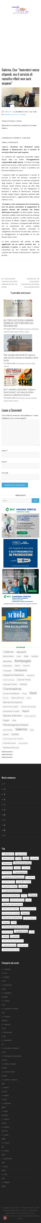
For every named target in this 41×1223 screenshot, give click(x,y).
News (16, 332)
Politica (15, 114)
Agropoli (21, 651)
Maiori (29, 698)
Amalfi (19, 656)
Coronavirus (12, 688)
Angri (26, 656)
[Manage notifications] (5, 1218)
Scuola (27, 332)
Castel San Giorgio (8, 680)
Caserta (7, 1001)
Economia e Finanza (11, 1048)
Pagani (6, 720)
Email (4, 462)
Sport (6, 1166)
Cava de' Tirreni (23, 680)
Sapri (32, 730)
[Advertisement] (20, 43)
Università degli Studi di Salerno (13, 739)
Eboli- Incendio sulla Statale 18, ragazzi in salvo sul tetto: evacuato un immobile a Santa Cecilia (21, 357)
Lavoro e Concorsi (10, 1080)
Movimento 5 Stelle (11, 711)
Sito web (5, 473)
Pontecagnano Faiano (15, 724)
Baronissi (7, 661)
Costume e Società (11, 1009)
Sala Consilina (7, 730)
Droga (24, 694)
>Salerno (8, 651)
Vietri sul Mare (23, 743)
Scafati (15, 734)
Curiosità (7, 1024)
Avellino (35, 656)
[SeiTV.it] (21, 7)
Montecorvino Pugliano (10, 707)
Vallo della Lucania (9, 743)
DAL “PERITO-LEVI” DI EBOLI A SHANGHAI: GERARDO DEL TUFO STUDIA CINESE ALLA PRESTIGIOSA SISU (18, 323)
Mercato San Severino (12, 702)
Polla (14, 720)
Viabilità (6, 1182)
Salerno (23, 114)
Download (7, 1040)
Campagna (7, 671)
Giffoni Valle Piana (18, 698)
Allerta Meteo (8, 656)
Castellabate (30, 675)
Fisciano (5, 698)
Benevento (8, 985)
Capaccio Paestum (13, 675)
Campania (7, 114)
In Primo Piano (9, 1072)
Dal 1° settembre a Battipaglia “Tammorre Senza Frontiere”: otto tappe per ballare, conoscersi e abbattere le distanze (20, 392)
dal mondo (35, 329)
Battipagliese (7, 666)
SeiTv (10, 112)
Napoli (25, 711)
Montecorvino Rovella (29, 707)
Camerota (26, 666)
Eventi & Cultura (9, 332)
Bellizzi (17, 666)
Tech (5, 1174)
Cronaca (28, 363)
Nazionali (7, 1103)
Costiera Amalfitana (11, 693)
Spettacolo (8, 1158)
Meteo (6, 1087)
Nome (5, 451)
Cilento (23, 684)
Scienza (6, 1143)
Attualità (21, 329)
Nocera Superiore (30, 716)
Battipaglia (23, 660)
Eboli (33, 693)
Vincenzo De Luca (11, 747)
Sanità (6, 1135)
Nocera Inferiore (12, 715)
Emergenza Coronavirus (12, 1056)
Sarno (6, 734)
